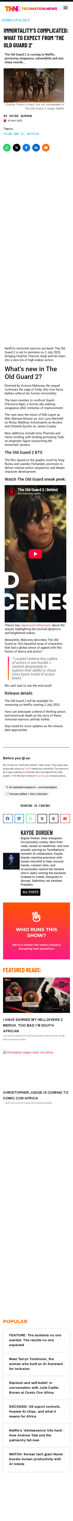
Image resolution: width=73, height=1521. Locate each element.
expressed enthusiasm (36, 625)
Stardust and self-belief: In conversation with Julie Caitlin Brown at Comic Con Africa (34, 1387)
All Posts (30, 892)
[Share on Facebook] (26, 148)
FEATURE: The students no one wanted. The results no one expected (35, 1340)
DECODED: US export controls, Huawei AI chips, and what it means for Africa (35, 1411)
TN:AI (28, 768)
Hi (13, 775)
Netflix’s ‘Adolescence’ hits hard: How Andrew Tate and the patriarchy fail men (36, 1435)
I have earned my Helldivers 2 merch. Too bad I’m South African (33, 1025)
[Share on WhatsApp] (7, 148)
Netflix (33, 134)
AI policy (40, 775)
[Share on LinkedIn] (36, 148)
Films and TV (14, 134)
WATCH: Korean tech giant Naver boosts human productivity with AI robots (36, 1459)
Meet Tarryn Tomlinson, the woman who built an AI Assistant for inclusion (36, 1363)
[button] (65, 7)
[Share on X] (16, 148)
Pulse (21, 20)
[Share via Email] (46, 148)
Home (7, 20)
